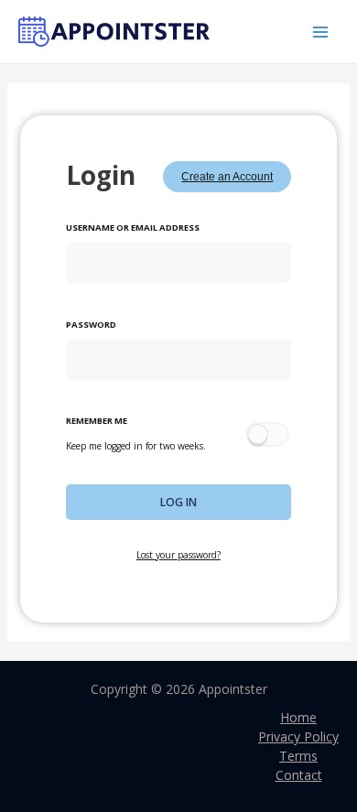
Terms (298, 755)
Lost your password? (178, 554)
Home (298, 717)
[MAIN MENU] (320, 31)
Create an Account (227, 176)
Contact (299, 775)
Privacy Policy (298, 736)
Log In (178, 502)
